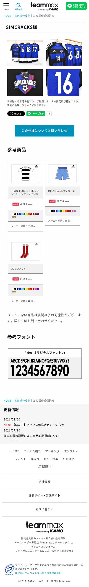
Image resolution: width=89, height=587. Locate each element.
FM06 (28, 352)
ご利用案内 (44, 466)
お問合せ (68, 459)
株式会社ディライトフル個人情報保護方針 (38, 573)
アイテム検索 (32, 451)
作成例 (35, 459)
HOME (8, 15)
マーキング (52, 451)
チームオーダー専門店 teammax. (52, 581)
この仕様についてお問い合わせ (44, 130)
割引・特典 (51, 459)
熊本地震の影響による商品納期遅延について (33, 436)
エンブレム (71, 451)
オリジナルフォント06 (49, 352)
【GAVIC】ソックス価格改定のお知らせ (38, 425)
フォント (20, 459)
